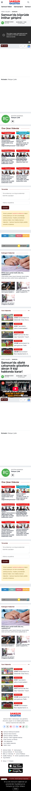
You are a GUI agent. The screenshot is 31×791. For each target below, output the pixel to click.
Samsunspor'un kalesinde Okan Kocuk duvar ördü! (21, 319)
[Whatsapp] (26, 726)
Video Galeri (5, 11)
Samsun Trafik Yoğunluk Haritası (13, 737)
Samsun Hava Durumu (10, 733)
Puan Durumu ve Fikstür (10, 739)
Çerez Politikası (20, 754)
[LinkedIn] (17, 726)
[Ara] (28, 2)
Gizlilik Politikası (7, 755)
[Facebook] (4, 726)
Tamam (15, 788)
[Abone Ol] (28, 46)
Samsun (14, 11)
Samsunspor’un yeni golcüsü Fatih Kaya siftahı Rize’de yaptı (21, 344)
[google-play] (15, 771)
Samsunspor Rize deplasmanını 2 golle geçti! (21, 353)
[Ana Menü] (2, 2)
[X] (7, 726)
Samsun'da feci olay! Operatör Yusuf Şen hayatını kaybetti (21, 336)
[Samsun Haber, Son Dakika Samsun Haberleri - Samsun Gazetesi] (14, 2)
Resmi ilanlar (18, 752)
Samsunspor (18, 7)
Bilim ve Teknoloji (8, 754)
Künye (5, 761)
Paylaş (5, 45)
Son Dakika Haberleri (10, 743)
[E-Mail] (12, 121)
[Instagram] (13, 726)
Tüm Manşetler (8, 741)
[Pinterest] (10, 726)
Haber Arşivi (7, 745)
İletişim (11, 761)
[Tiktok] (23, 726)
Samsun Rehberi (7, 752)
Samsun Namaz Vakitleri (11, 735)
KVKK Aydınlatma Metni (22, 755)
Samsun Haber (6, 7)
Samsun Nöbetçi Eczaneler (11, 731)
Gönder (5, 207)
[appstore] (15, 766)
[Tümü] (29, 310)
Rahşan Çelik (15, 117)
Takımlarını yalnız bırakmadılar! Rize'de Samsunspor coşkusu (21, 327)
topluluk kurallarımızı (18, 213)
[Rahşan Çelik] (5, 119)
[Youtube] (20, 726)
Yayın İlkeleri (6, 757)
